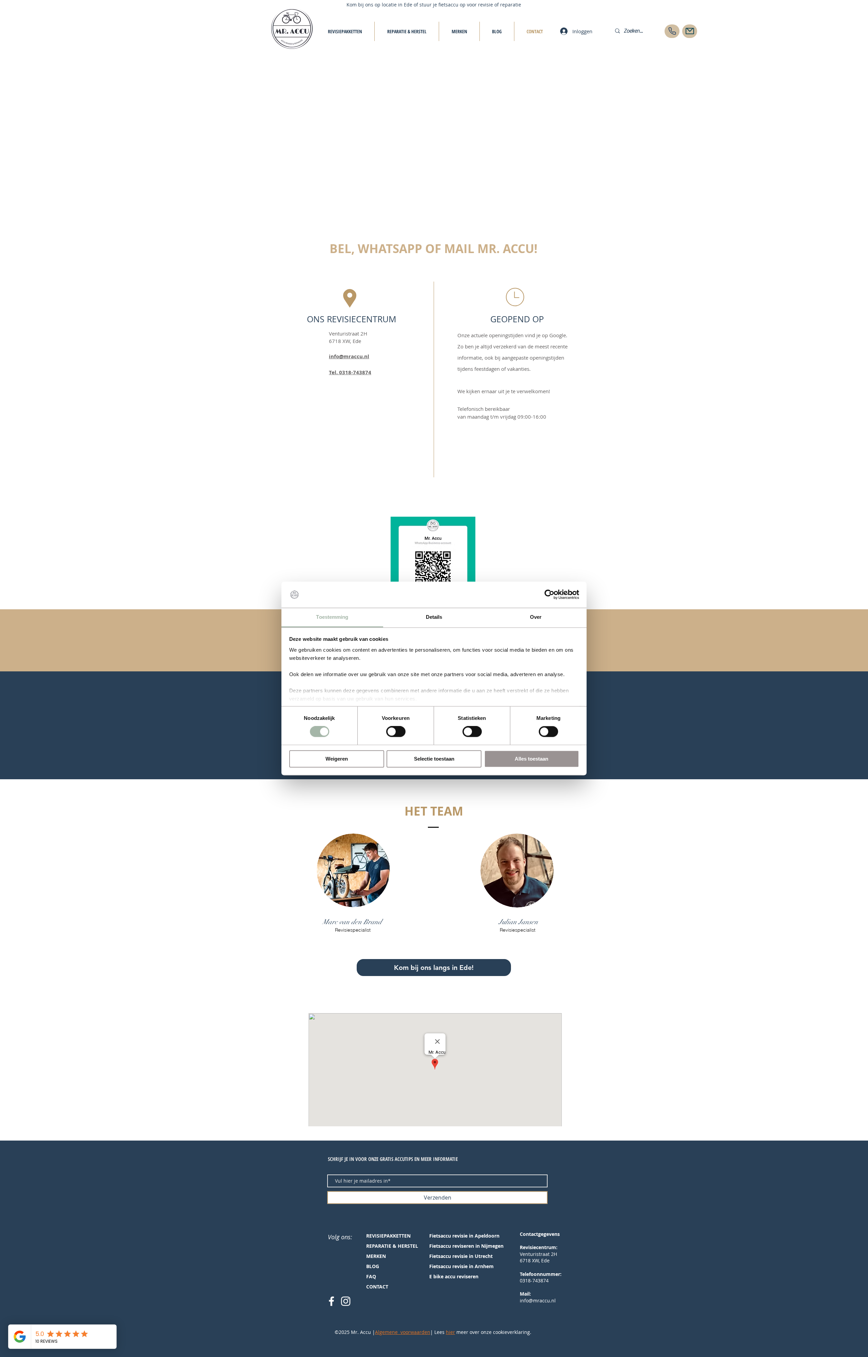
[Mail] (689, 31)
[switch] (396, 731)
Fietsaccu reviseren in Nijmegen (466, 1246)
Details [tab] (434, 617)
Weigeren (337, 759)
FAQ (371, 1276)
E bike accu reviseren (453, 1276)
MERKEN (376, 1256)
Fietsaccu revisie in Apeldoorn (464, 1235)
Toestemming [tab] (332, 617)
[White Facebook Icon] (331, 1301)
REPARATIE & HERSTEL (392, 1246)
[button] (434, 967)
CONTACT (377, 1286)
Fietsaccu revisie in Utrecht (461, 1256)
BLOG (372, 1266)
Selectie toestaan (434, 759)
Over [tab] (535, 617)
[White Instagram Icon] (345, 1301)
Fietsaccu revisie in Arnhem (461, 1266)
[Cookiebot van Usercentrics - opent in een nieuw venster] (549, 595)
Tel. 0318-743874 (350, 372)
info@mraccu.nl (349, 356)
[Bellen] (672, 31)
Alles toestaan (531, 759)
